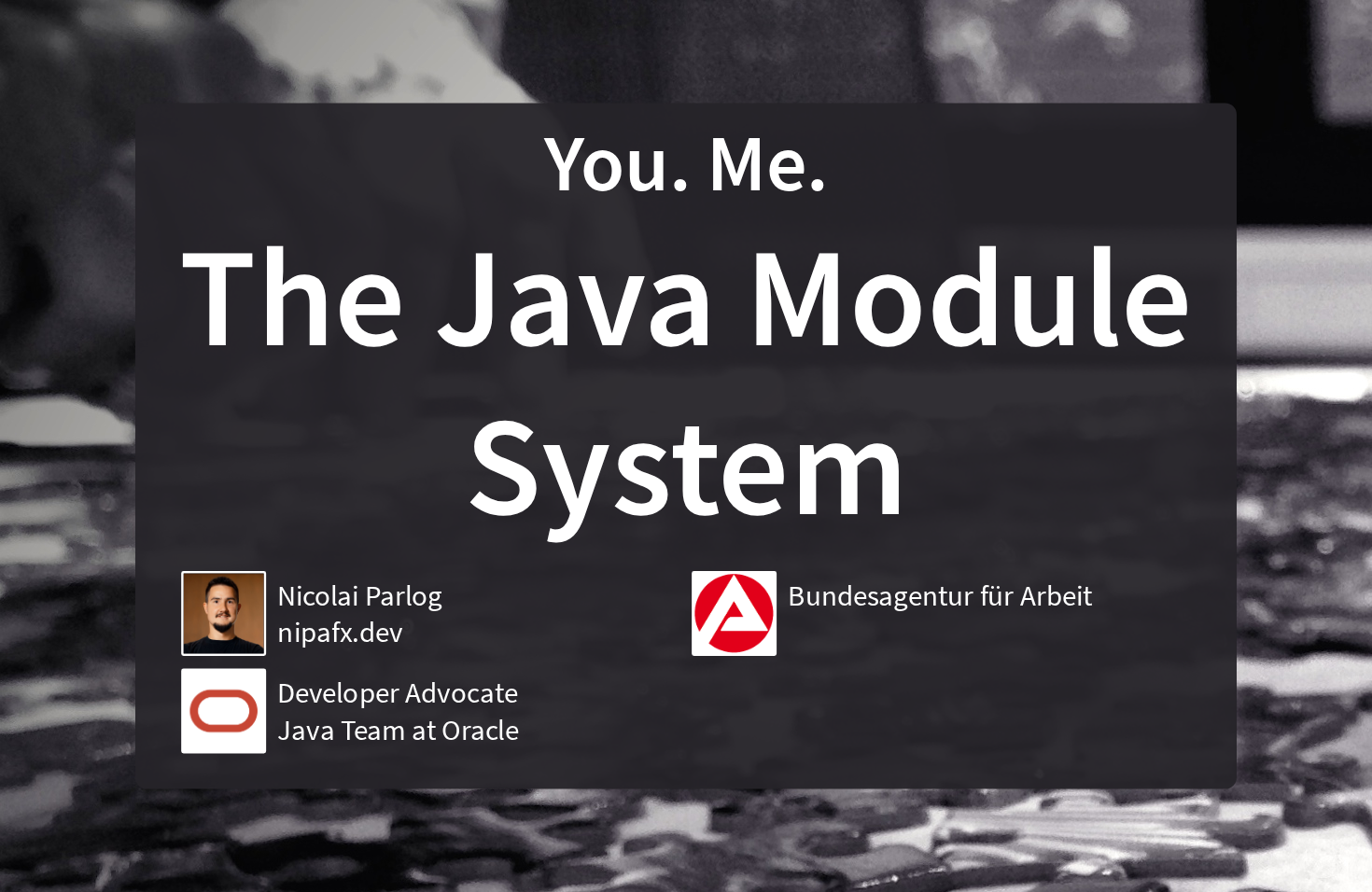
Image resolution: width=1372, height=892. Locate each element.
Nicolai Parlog (359, 595)
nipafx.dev (339, 632)
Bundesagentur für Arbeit (940, 595)
